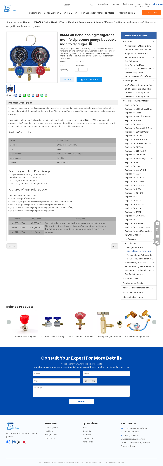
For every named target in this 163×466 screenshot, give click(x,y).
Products (87, 434)
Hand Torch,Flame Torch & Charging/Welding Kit (142, 259)
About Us (87, 431)
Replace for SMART (133, 200)
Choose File (90, 381)
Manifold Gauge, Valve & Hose (140, 251)
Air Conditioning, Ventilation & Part (140, 266)
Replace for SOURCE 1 (134, 204)
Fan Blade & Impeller (134, 274)
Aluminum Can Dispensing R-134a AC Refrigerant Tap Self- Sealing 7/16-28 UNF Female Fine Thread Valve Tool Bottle (53, 336)
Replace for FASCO (133, 135)
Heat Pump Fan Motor (135, 65)
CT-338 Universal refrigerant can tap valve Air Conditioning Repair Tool (25, 336)
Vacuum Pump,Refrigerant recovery (142, 255)
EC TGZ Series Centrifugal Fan (138, 89)
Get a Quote (151, 12)
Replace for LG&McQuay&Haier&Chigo (141, 109)
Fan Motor (127, 41)
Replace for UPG (132, 219)
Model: (63, 61)
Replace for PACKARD (134, 185)
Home (85, 427)
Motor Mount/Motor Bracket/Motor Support (140, 288)
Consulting (103, 4)
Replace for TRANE (133, 212)
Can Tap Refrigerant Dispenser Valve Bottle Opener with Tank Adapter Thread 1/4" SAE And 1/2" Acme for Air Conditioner (110, 336)
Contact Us (145, 6)
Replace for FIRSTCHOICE (136, 139)
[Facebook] (8, 442)
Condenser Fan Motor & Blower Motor (141, 46)
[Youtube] (24, 442)
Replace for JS (131, 162)
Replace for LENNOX (133, 166)
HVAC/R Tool (130, 243)
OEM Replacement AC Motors (136, 101)
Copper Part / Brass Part (135, 262)
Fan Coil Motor (131, 61)
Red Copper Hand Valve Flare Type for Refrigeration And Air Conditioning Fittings (81, 336)
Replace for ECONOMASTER (137, 132)
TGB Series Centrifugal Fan (137, 96)
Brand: (63, 65)
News (139, 4)
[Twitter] (19, 442)
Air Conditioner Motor (134, 57)
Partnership (128, 4)
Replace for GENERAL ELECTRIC (138, 143)
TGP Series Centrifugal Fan (137, 92)
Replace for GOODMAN (135, 155)
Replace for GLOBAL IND (135, 151)
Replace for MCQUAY (134, 177)
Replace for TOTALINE (134, 208)
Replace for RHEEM (133, 189)
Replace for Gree (132, 105)
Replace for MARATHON (135, 170)
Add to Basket (91, 79)
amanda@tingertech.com (136, 428)
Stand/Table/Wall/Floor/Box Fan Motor (141, 76)
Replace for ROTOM (134, 193)
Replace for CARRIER (134, 124)
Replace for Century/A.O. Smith (139, 128)
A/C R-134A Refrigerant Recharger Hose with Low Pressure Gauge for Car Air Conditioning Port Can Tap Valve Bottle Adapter (138, 336)
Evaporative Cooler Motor (136, 53)
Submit (81, 401)
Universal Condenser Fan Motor (139, 49)
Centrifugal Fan (130, 80)
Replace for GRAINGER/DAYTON (139, 158)
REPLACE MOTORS (133, 235)
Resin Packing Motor (134, 72)
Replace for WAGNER (134, 223)
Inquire (67, 79)
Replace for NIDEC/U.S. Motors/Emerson (141, 116)
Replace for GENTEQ (134, 147)
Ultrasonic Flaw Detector (134, 297)
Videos (116, 4)
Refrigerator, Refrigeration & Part (139, 270)
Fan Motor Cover (130, 278)
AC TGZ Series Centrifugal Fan (138, 85)
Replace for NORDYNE (134, 181)
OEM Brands (50, 438)
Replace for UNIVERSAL (135, 216)
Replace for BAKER (133, 120)
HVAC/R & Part (129, 239)
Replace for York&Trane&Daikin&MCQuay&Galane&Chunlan (141, 231)
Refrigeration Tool (135, 247)
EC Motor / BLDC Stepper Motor (139, 69)
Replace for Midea (133, 113)
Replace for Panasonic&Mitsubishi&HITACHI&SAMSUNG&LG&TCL (141, 227)
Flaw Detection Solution (133, 283)
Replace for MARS (133, 174)
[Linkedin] (14, 442)
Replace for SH (131, 196)
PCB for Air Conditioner (133, 292)
